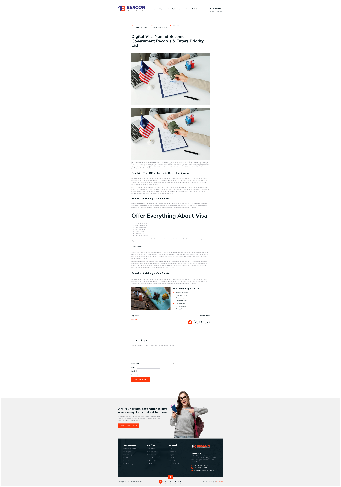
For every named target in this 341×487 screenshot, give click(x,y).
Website (134, 375)
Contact (194, 9)
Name (133, 367)
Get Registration (129, 426)
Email (133, 371)
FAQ (186, 9)
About (161, 9)
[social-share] (190, 322)
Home (153, 9)
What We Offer (173, 9)
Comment (135, 364)
